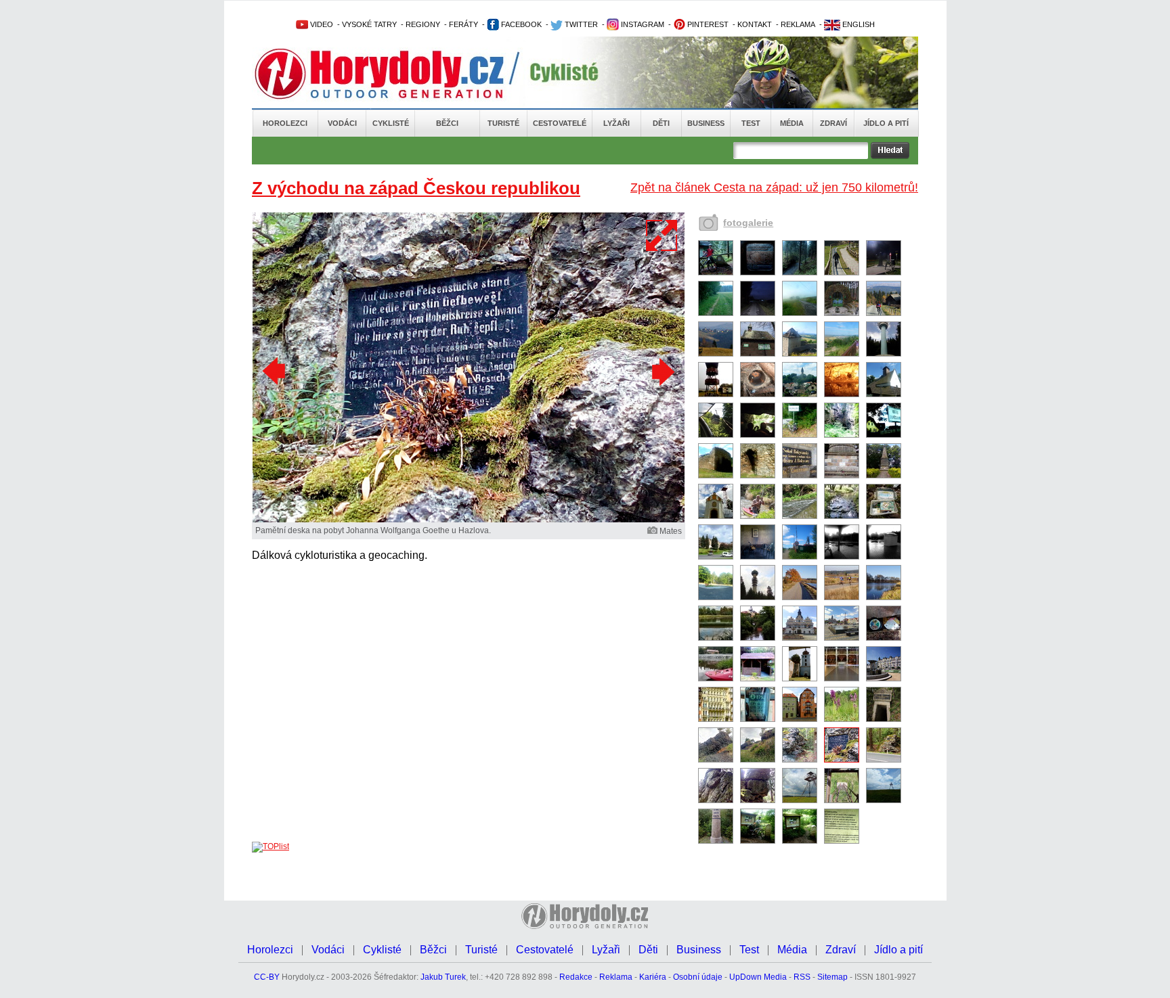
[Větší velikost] (662, 235)
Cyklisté (390, 123)
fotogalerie (748, 222)
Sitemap (832, 977)
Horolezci (285, 123)
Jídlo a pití (886, 123)
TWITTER (580, 24)
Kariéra (652, 977)
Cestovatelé (559, 123)
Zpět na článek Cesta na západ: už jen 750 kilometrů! (774, 187)
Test (750, 123)
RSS (802, 977)
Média (792, 123)
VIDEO (320, 24)
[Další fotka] (661, 371)
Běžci (447, 123)
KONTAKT (754, 24)
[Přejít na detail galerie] (469, 519)
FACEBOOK (520, 24)
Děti (661, 123)
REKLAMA (798, 24)
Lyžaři (616, 123)
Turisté (503, 123)
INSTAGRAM (641, 24)
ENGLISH (857, 24)
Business (705, 123)
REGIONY (423, 24)
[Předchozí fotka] (275, 371)
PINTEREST (707, 24)
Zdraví (833, 123)
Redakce (575, 977)
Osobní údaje (697, 977)
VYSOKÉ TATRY (369, 24)
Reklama (615, 977)
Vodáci (342, 123)
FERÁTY (463, 24)
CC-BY (267, 977)
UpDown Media (758, 977)
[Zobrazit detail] (715, 272)
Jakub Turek (443, 977)
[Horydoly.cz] (395, 74)
